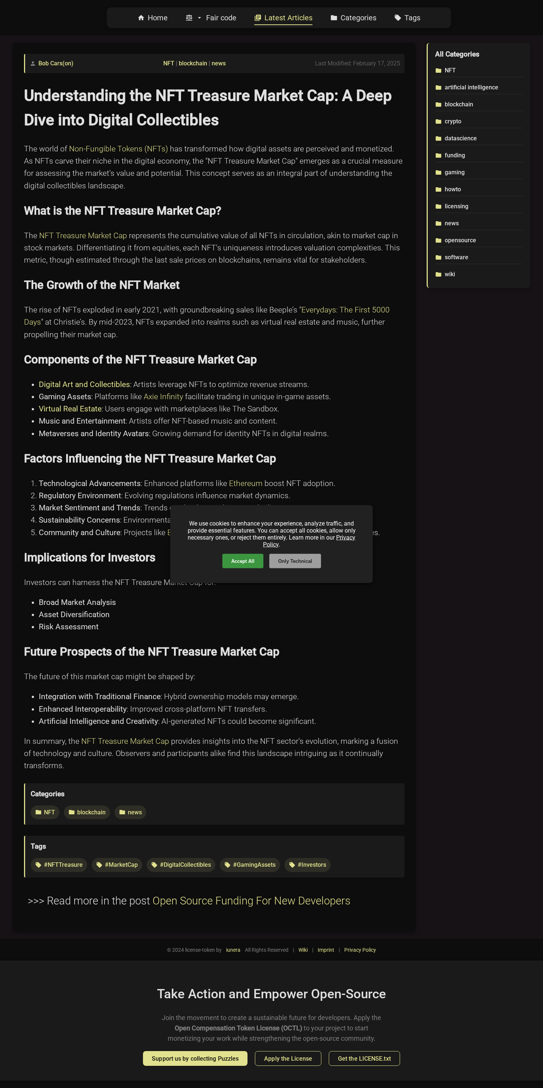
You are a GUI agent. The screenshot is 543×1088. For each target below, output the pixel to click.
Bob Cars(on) (56, 63)
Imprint (326, 950)
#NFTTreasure (63, 864)
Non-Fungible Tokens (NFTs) (118, 148)
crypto (453, 121)
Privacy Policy (360, 950)
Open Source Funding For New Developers (252, 900)
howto (453, 189)
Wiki (303, 950)
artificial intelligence (471, 87)
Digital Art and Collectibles (84, 384)
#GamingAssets (254, 864)
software (456, 257)
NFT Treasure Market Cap (83, 235)
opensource (460, 240)
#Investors (312, 864)
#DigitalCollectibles (185, 864)
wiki (450, 274)
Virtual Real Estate (70, 408)
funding (455, 155)
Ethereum (246, 483)
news (219, 63)
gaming (455, 172)
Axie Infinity (163, 396)
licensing (456, 206)
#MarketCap (121, 864)
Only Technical (295, 561)
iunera (233, 950)
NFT (168, 63)
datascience (461, 138)
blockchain (193, 63)
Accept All (243, 561)
